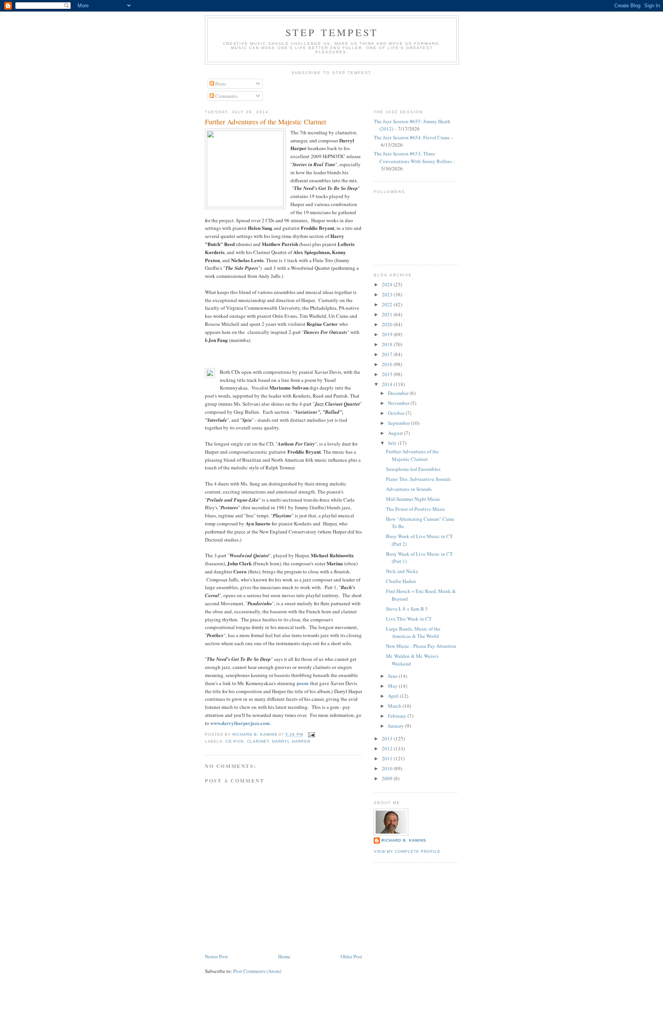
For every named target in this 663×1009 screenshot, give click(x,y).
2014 (388, 384)
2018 (388, 344)
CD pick (235, 741)
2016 (388, 364)
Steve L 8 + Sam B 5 (407, 608)
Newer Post (216, 956)
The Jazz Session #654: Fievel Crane (412, 137)
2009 (388, 778)
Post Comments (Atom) (257, 971)
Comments (225, 95)
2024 (388, 284)
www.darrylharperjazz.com (240, 723)
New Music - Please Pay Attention (421, 645)
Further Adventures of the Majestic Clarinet (412, 455)
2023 (388, 294)
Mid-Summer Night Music (413, 498)
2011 (388, 758)
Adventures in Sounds (409, 489)
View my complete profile (407, 851)
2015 (388, 374)
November (399, 403)
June (393, 675)
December (399, 393)
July (393, 442)
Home (284, 956)
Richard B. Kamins (403, 840)
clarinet (258, 741)
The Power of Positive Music (415, 508)
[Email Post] (311, 735)
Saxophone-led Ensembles (413, 469)
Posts (220, 83)
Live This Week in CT (409, 618)
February (397, 715)
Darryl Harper (291, 741)
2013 (388, 738)
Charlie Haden (401, 581)
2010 (388, 768)
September (399, 422)
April (394, 695)
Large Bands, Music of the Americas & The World (413, 632)
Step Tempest (331, 32)
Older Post (351, 956)
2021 (388, 314)
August (396, 432)
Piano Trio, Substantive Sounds (418, 479)
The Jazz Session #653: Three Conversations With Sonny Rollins (413, 157)
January (396, 725)
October (397, 413)
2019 (388, 334)
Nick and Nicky (402, 571)
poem (302, 683)
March (395, 705)
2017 (388, 354)
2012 (388, 748)
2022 (388, 304)
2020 (388, 324)
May (393, 685)
